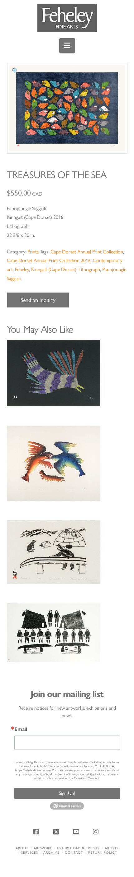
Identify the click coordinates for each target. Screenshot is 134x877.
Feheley (22, 269)
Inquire (67, 373)
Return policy (102, 853)
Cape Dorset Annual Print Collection (86, 252)
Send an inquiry (38, 300)
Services (29, 853)
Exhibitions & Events (78, 848)
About (22, 848)
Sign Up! (67, 793)
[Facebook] (37, 831)
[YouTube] (77, 831)
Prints (33, 252)
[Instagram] (96, 831)
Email (20, 729)
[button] (67, 45)
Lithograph (89, 269)
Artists (111, 848)
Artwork (43, 848)
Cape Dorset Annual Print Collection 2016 (49, 260)
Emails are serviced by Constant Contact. (71, 778)
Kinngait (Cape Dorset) (53, 269)
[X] (57, 831)
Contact (74, 853)
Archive (51, 853)
